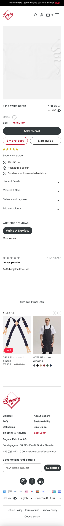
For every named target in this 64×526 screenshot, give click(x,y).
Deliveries (9, 427)
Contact (7, 416)
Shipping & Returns (14, 433)
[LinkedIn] (40, 481)
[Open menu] (59, 15)
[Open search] (36, 15)
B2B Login (40, 433)
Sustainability (42, 421)
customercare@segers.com (41, 452)
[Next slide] (59, 313)
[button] (10, 149)
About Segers (42, 416)
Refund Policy (14, 510)
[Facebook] (32, 481)
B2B (57, 3)
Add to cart (32, 131)
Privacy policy (49, 510)
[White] (14, 117)
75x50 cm (19, 123)
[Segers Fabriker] (8, 14)
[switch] (59, 110)
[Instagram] (23, 481)
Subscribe (52, 467)
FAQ (5, 421)
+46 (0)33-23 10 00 (14, 452)
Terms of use (32, 510)
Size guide (45, 140)
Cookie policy (32, 517)
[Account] (42, 15)
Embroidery (15, 140)
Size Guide (40, 427)
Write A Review (17, 230)
